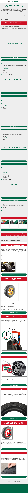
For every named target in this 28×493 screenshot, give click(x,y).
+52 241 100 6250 (5, 105)
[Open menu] (7, 1)
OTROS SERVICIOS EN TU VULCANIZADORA (14, 60)
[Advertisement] (14, 37)
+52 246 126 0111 (5, 172)
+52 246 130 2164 (5, 137)
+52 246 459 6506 (5, 68)
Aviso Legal (24, 488)
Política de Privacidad (8, 490)
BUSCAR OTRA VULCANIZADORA (14, 57)
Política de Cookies (16, 490)
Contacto (21, 490)
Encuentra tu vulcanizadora (14, 230)
